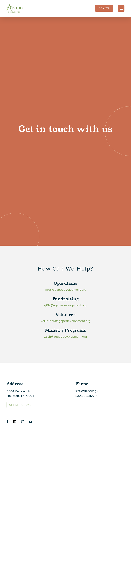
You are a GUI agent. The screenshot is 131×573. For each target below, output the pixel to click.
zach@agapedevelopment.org (65, 336)
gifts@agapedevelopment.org (65, 305)
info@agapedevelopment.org (65, 289)
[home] (15, 8)
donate (104, 8)
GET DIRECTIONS (20, 405)
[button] (121, 8)
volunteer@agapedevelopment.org (65, 321)
